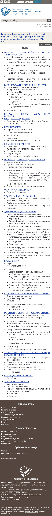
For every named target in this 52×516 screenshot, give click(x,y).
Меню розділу (45, 45)
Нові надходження (8, 434)
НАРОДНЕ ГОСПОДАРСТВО (17, 118)
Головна (5, 34)
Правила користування (10, 417)
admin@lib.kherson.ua (32, 494)
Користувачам (19, 34)
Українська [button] (20, 2)
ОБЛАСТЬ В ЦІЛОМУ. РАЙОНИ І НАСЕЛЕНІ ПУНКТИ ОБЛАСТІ (27, 53)
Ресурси (33, 34)
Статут (4, 451)
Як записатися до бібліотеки (13, 414)
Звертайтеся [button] (28, 2)
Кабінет (37, 2)
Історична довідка (8, 407)
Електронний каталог (10, 431)
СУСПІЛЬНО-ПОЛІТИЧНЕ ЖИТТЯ (20, 196)
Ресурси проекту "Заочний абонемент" (17, 439)
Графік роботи (7, 412)
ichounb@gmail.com (15, 494)
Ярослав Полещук (31, 512)
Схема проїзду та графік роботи (14, 497)
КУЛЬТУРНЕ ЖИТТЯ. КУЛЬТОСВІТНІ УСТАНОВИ (27, 293)
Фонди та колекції (8, 419)
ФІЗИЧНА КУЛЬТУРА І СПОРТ (18, 189)
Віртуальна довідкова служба (13, 441)
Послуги (4, 422)
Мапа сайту (6, 443)
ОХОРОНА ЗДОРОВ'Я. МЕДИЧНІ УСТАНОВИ (24, 159)
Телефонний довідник (10, 499)
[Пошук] (49, 20)
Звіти (3, 455)
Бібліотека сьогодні (9, 410)
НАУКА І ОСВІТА (11, 261)
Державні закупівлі (9, 458)
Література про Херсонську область (29, 36)
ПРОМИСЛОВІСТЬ (13, 127)
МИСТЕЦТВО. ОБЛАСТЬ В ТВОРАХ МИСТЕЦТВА (27, 312)
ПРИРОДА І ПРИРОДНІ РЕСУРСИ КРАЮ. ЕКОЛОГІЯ (27, 115)
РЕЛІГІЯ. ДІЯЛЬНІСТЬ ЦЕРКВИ (18, 375)
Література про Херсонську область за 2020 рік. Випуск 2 (23, 40)
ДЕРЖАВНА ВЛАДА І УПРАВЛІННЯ (20, 211)
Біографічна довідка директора (14, 453)
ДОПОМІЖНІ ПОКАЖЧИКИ (16, 381)
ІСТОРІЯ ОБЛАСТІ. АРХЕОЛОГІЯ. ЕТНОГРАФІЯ (25, 85)
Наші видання (6, 436)
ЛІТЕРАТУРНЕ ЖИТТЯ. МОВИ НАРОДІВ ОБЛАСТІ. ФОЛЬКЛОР (27, 353)
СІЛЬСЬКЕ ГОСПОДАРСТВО (17, 144)
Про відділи (6, 424)
